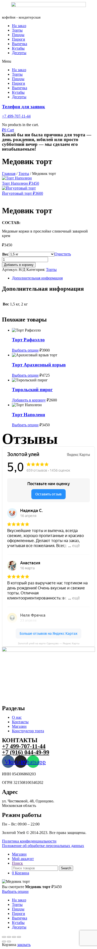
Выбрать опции (25, 350)
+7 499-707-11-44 (16, 116)
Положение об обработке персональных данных (43, 845)
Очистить (62, 254)
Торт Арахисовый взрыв (39, 364)
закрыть (24, 944)
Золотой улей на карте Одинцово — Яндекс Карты (48, 643)
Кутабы (18, 48)
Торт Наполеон (28, 414)
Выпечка (19, 44)
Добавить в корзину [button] (29, 400)
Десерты (19, 53)
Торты (17, 30)
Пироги (18, 39)
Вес (5, 254)
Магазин (19, 726)
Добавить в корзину (19, 265)
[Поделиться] (14, 937)
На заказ (19, 26)
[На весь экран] (9, 937)
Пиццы (18, 35)
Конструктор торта (28, 731)
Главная (8, 173)
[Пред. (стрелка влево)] (4, 941)
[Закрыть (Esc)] (19, 937)
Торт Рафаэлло (28, 339)
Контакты (20, 722)
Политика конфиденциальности (29, 841)
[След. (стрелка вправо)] (9, 941)
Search (66, 868)
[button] (48, 61)
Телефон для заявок (23, 106)
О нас (17, 717)
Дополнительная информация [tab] (37, 278)
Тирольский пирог (32, 389)
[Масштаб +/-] (4, 937)
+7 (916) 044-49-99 (25, 752)
